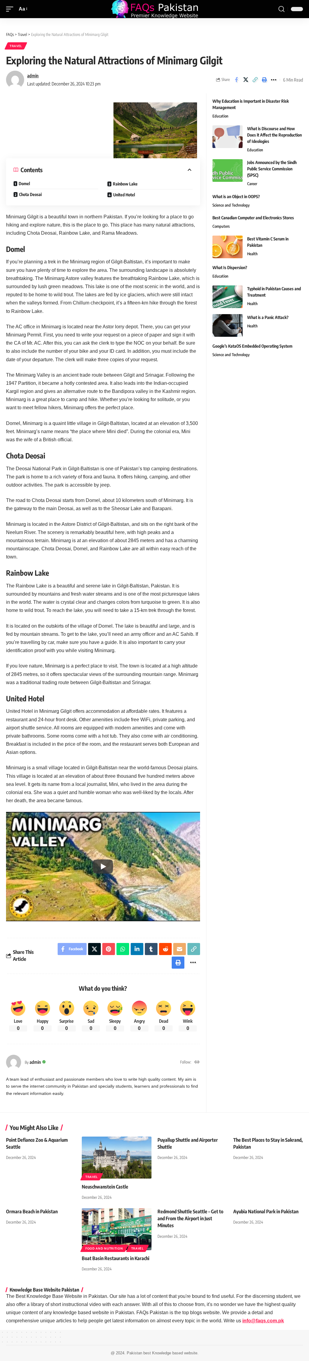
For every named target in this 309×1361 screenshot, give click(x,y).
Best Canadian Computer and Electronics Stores (253, 217)
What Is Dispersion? (229, 267)
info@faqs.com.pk (263, 1320)
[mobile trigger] (11, 9)
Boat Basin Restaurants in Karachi (115, 1258)
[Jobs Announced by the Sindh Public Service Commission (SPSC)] (227, 170)
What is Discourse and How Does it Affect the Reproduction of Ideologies (274, 135)
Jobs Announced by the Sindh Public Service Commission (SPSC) (272, 169)
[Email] (179, 949)
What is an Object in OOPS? (236, 196)
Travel (16, 46)
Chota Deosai (30, 194)
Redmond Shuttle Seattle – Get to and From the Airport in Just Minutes (190, 1218)
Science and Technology (231, 205)
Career (252, 183)
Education (220, 116)
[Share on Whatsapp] (122, 949)
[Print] (264, 80)
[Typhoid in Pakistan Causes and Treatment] (227, 296)
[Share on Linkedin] (137, 949)
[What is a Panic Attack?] (227, 325)
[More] (273, 80)
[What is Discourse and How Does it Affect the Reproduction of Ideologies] (227, 136)
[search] (281, 9)
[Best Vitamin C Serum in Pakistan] (227, 247)
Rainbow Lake (125, 183)
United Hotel (124, 194)
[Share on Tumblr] (151, 949)
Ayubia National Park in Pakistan (265, 1211)
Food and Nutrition (104, 1248)
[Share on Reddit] (165, 949)
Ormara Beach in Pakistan (32, 1211)
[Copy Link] (255, 80)
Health (252, 253)
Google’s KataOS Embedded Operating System (252, 346)
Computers (221, 226)
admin (33, 75)
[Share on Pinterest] (108, 949)
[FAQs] (154, 9)
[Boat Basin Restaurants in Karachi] (116, 1229)
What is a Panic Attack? (267, 317)
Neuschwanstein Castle (105, 1187)
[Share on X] (245, 80)
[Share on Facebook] (236, 80)
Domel (24, 183)
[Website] (197, 1062)
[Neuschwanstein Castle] (116, 1158)
